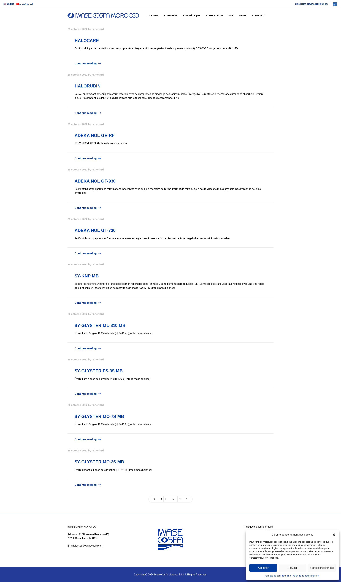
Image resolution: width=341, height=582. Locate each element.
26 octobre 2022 (77, 29)
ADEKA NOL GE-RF (95, 135)
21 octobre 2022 (77, 264)
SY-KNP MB (87, 276)
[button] (334, 534)
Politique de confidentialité (278, 576)
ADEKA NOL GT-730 (95, 230)
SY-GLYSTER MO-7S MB (99, 416)
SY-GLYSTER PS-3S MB (99, 370)
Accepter (263, 567)
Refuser (292, 567)
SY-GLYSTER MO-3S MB (99, 461)
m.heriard (98, 29)
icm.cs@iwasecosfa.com (315, 4)
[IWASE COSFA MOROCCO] (103, 15)
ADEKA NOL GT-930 (95, 181)
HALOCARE (87, 40)
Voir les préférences (322, 567)
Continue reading (86, 63)
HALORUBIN (88, 86)
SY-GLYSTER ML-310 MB (100, 325)
